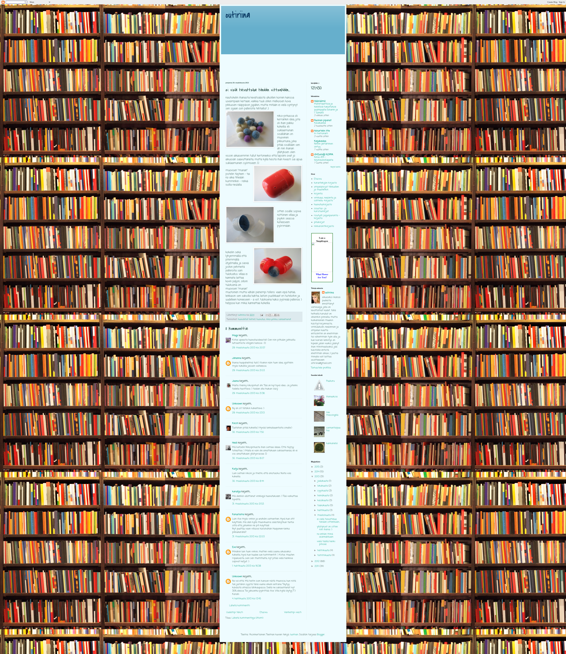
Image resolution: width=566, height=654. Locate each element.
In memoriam (321, 133)
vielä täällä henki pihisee (326, 543)
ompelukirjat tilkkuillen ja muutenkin (326, 188)
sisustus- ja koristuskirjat (321, 210)
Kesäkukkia (320, 123)
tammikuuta (324, 555)
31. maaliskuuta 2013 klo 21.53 (248, 504)
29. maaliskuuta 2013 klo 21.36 (248, 393)
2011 (317, 566)
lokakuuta (323, 486)
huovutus (260, 319)
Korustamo (238, 514)
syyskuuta (323, 491)
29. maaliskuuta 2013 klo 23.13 (248, 413)
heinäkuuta (323, 495)
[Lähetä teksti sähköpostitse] (261, 315)
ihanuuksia (332, 397)
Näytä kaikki (335, 167)
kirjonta (318, 193)
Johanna (236, 358)
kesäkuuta (323, 500)
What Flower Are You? (322, 276)
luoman (294, 634)
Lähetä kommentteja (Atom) (247, 618)
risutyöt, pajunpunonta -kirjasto (327, 217)
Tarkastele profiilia (321, 368)
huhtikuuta (323, 510)
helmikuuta (323, 550)
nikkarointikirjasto (324, 226)
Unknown (237, 404)
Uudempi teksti (234, 612)
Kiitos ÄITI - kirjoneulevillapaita (323, 159)
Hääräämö (319, 101)
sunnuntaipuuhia (333, 429)
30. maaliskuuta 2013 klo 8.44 (248, 481)
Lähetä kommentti (239, 605)
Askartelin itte (322, 131)
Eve (234, 547)
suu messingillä (332, 414)
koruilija (236, 491)
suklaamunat (284, 319)
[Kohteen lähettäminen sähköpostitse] (267, 315)
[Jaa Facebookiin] (275, 315)
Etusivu (263, 612)
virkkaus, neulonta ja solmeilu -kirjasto (325, 199)
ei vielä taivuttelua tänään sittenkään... (328, 520)
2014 (317, 472)
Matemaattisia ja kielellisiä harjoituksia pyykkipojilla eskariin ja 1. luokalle (326, 108)
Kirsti (235, 423)
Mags (235, 335)
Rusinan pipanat (322, 120)
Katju (235, 469)
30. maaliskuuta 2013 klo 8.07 (248, 458)
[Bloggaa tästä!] (269, 315)
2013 (317, 476)
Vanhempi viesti (292, 612)
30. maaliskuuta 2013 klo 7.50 (248, 432)
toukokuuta (323, 505)
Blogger (321, 634)
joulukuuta (323, 481)
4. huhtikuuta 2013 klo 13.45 (246, 598)
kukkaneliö (332, 443)
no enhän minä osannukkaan (325, 535)
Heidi (234, 443)
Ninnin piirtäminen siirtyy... (323, 145)
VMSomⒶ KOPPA (323, 154)
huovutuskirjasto (323, 204)
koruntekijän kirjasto (325, 183)
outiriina (238, 15)
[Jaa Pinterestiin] (278, 315)
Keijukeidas (320, 141)
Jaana (235, 381)
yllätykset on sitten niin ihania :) (327, 528)
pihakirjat (319, 222)
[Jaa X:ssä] (272, 315)
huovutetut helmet (246, 319)
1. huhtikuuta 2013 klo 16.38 (246, 566)
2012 (317, 561)
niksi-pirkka (271, 319)
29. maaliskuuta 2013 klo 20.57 (248, 348)
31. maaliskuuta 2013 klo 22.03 (248, 536)
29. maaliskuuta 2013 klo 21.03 (248, 370)
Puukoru (330, 381)
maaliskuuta (324, 515)
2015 (317, 467)
